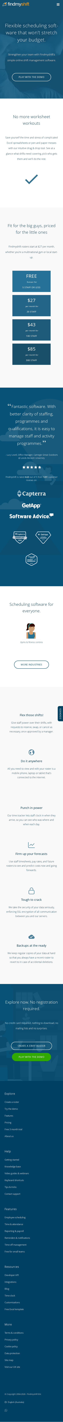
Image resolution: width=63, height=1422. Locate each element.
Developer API (12, 1275)
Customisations (12, 1302)
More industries (31, 664)
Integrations (10, 1281)
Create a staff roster (31, 1045)
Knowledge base (13, 1166)
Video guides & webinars (17, 1173)
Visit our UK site (12, 1366)
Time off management (15, 1244)
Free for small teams (15, 1251)
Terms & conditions (14, 1332)
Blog (7, 1288)
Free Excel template (14, 1309)
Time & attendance (14, 1224)
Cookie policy (11, 1346)
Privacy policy (11, 1339)
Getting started (12, 1159)
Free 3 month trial (13, 1129)
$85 (32, 354)
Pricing (8, 1122)
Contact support (12, 1193)
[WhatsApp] (6, 1410)
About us (9, 1136)
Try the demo (11, 1108)
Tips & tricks (11, 1186)
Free (31, 281)
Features (9, 1115)
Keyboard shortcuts (14, 1180)
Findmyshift (10, 1385)
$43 (32, 329)
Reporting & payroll (14, 1231)
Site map (9, 1360)
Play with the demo (31, 76)
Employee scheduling (15, 1217)
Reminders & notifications (17, 1237)
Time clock (10, 1295)
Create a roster (12, 1101)
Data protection (12, 1353)
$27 (32, 305)
